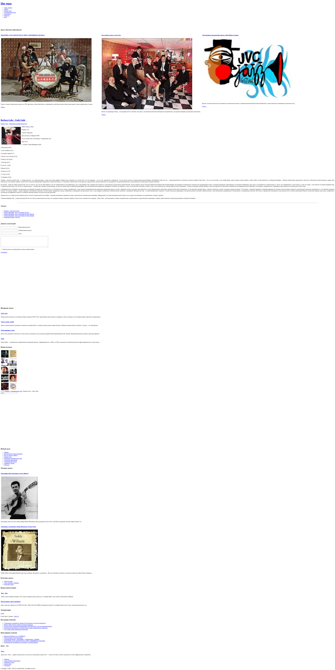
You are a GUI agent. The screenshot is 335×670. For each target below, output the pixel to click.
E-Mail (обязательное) (25, 230)
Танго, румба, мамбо (7, 322)
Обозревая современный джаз (18, 124)
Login (2, 613)
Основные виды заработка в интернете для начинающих (21, 642)
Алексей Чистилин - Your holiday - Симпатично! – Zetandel (21, 639)
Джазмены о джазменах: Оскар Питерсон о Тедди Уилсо (18, 526)
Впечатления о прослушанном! (11, 601)
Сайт (20, 233)
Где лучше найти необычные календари (16, 629)
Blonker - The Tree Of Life (11, 211)
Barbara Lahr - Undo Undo (13, 120)
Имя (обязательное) (24, 227)
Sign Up (16, 616)
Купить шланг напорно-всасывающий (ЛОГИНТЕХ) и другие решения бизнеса (28, 626)
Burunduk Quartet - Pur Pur (12, 217)
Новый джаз (4, 124)
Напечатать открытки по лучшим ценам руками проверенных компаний (25, 628)
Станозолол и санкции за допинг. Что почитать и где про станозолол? (25, 623)
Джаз (2, 651)
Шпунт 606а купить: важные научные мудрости (18, 624)
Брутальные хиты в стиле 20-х (111, 35)
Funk (2, 338)
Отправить (4, 252)
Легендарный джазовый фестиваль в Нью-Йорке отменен (220, 35)
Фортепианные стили (7, 330)
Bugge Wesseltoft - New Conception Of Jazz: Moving (19, 214)
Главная (7, 391)
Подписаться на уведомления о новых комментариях (18, 249)
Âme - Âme (4, 593)
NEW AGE (4, 313)
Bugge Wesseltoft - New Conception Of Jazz (16, 212)
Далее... (3, 107)
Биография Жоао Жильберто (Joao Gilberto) (14, 473)
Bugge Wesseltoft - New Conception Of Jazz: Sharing (19, 215)
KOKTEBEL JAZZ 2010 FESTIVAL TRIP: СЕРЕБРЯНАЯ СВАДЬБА (23, 35)
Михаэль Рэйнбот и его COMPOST (14, 636)
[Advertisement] (167, 23)
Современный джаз (16, 391)
